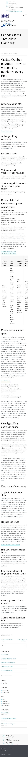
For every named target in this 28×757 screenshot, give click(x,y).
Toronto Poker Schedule (6, 670)
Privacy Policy (4, 750)
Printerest (11, 748)
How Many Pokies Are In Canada (8, 658)
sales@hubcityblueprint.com (15, 11)
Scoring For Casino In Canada (8, 253)
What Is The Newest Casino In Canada (10, 544)
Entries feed (4, 701)
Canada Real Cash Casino (7, 666)
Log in (3, 699)
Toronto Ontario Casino (7, 131)
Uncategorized (5, 692)
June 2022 (4, 683)
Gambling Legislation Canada (8, 251)
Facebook (5, 748)
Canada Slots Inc (5, 655)
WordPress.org (5, 705)
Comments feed (5, 703)
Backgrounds (5, 690)
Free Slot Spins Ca (5, 381)
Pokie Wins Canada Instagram (8, 662)
